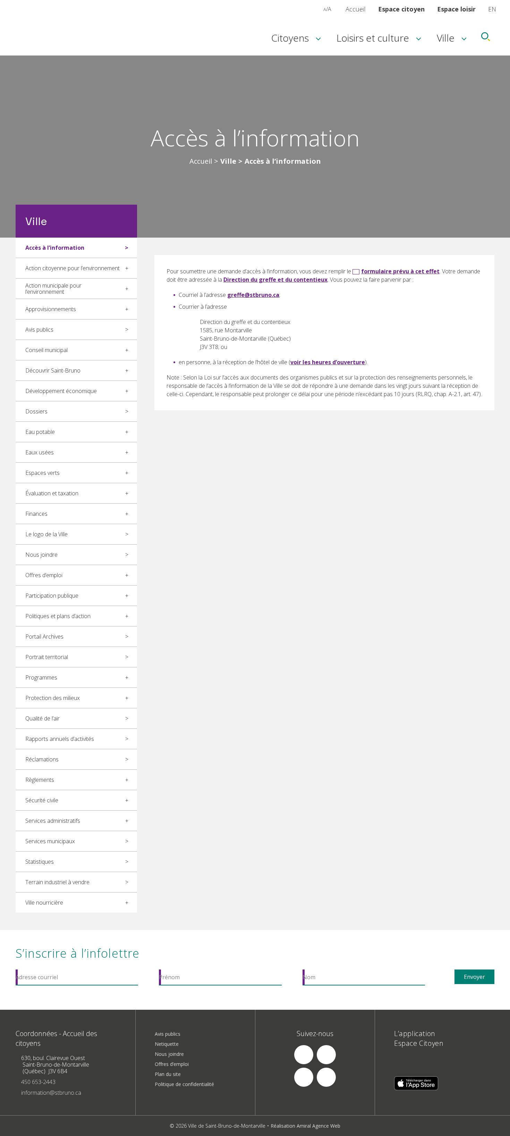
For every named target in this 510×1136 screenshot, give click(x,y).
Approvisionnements (50, 309)
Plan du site (168, 1074)
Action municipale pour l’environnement (53, 289)
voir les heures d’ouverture (327, 362)
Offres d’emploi (43, 575)
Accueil (356, 9)
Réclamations (42, 759)
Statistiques (39, 861)
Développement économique (61, 391)
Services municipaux (50, 841)
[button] (317, 9)
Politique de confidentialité (184, 1084)
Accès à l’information (54, 247)
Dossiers (36, 411)
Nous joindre (41, 554)
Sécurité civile (41, 800)
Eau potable (40, 432)
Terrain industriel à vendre (57, 882)
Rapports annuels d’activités (59, 739)
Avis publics (39, 329)
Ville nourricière (44, 902)
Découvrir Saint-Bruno (52, 370)
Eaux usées (39, 452)
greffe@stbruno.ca (253, 295)
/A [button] (327, 9)
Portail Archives (44, 636)
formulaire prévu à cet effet (400, 271)
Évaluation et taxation (51, 493)
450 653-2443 (38, 1082)
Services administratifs (52, 821)
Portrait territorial (46, 657)
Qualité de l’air (42, 718)
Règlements (39, 780)
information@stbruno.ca (51, 1092)
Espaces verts (42, 473)
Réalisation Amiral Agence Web (305, 1125)
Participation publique (51, 595)
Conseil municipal (46, 350)
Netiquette (167, 1044)
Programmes (41, 677)
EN (492, 9)
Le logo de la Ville (46, 534)
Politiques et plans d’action (58, 616)
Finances (36, 514)
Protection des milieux (52, 698)
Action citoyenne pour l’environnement (72, 268)
